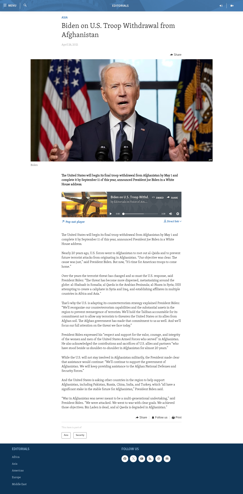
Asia (65, 17)
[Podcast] (158, 458)
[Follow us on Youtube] (141, 458)
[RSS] (150, 458)
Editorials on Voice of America (132, 202)
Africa (16, 457)
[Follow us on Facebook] (125, 458)
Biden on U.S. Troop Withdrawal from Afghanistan (146, 197)
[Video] (232, 5)
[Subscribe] (167, 458)
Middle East (19, 484)
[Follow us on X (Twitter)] (133, 458)
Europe (16, 477)
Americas (18, 470)
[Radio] (221, 5)
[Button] (175, 54)
